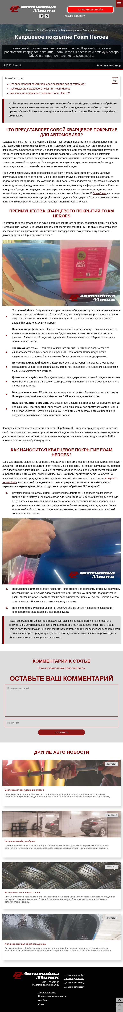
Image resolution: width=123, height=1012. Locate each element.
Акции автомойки (47, 992)
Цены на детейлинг (74, 978)
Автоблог (43, 1000)
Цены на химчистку (74, 982)
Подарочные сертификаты (52, 996)
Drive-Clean (100, 193)
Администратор (112, 65)
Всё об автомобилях (47, 30)
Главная (30, 30)
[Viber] (47, 16)
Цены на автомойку (74, 975)
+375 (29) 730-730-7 (74, 16)
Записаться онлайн (90, 9)
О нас (41, 1004)
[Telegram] (41, 16)
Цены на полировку (74, 987)
